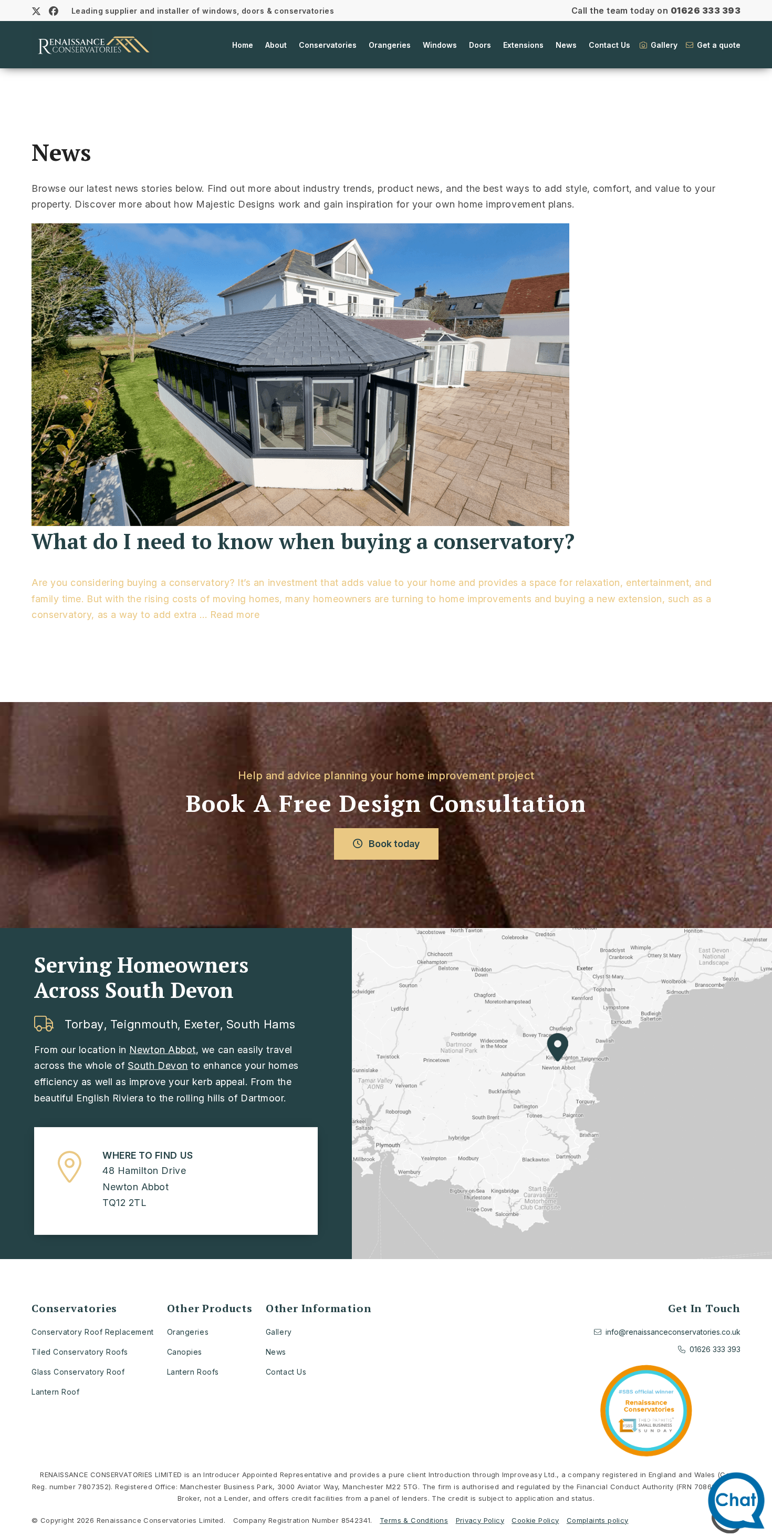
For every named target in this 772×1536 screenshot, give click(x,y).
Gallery (663, 44)
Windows (440, 44)
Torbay (84, 1024)
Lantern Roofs (193, 1371)
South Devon (158, 1065)
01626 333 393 (705, 10)
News (566, 44)
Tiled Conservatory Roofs (80, 1351)
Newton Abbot (162, 1049)
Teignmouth (144, 1024)
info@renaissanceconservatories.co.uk (673, 1331)
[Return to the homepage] (92, 44)
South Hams (261, 1024)
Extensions (523, 44)
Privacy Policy (480, 1520)
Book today (393, 843)
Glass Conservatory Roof (78, 1371)
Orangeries (390, 44)
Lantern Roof (55, 1391)
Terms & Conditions (414, 1520)
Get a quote (717, 44)
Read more (235, 614)
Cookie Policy (535, 1520)
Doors (480, 44)
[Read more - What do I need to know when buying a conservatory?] (386, 376)
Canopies (184, 1351)
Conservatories (328, 44)
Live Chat (739, 1503)
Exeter (202, 1024)
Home (242, 44)
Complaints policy (598, 1520)
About (276, 44)
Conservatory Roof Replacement (93, 1331)
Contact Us (609, 44)
